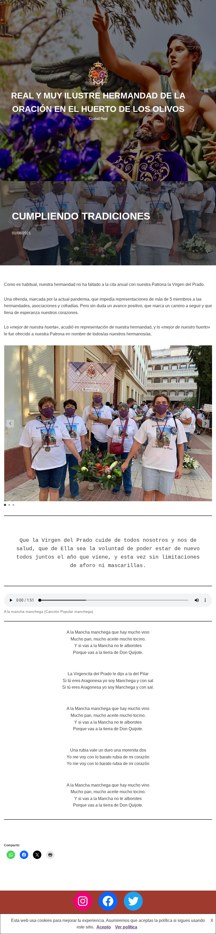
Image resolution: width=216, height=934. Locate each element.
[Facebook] (108, 901)
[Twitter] (133, 901)
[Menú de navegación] (206, 90)
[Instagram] (82, 901)
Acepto (103, 927)
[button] (205, 424)
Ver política (126, 927)
